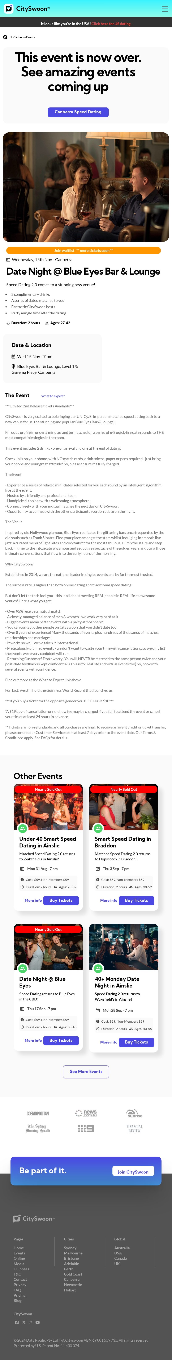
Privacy (20, 1284)
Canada (120, 1258)
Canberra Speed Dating (78, 112)
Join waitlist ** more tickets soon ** (83, 250)
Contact (20, 1279)
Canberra (71, 1279)
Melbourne (73, 1253)
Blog (17, 1300)
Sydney (70, 1247)
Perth (68, 1269)
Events (19, 1253)
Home (19, 1247)
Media (19, 1263)
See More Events (86, 1072)
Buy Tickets (61, 901)
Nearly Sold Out (48, 789)
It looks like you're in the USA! (86, 23)
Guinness (21, 1269)
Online (19, 1258)
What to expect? (53, 396)
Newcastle (73, 1284)
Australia (122, 1247)
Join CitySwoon (133, 1172)
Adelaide (71, 1263)
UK (117, 1263)
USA (118, 1253)
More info (33, 901)
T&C (17, 1274)
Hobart (70, 1290)
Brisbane (71, 1258)
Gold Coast (73, 1274)
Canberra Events (24, 37)
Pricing (19, 1295)
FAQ (17, 1290)
